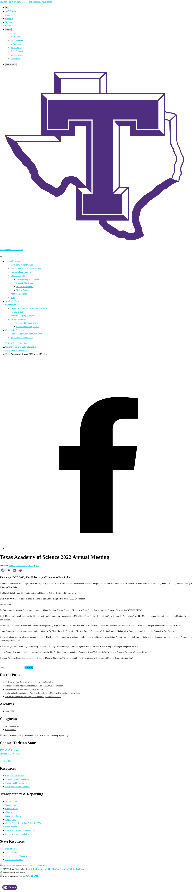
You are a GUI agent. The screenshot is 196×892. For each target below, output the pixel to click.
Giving (8, 26)
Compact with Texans (14, 776)
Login (8, 29)
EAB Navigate (17, 40)
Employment (10, 819)
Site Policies (34, 869)
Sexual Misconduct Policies (17, 834)
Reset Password (17, 51)
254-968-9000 (6, 761)
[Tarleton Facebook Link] (27, 876)
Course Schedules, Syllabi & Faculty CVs (23, 823)
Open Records (11, 827)
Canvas (14, 33)
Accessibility (45, 869)
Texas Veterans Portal (14, 859)
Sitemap (55, 869)
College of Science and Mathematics (37, 2)
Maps (7, 15)
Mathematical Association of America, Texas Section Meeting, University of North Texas (42, 693)
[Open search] (7, 7)
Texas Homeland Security (16, 856)
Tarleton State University (10, 2)
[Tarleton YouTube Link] (32, 876)
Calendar (9, 18)
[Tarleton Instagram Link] (35, 876)
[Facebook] (100, 548)
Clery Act (9, 812)
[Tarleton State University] (98, 244)
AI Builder (15, 37)
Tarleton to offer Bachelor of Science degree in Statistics (29, 682)
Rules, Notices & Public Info (17, 786)
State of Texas (11, 849)
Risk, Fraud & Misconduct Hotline (20, 830)
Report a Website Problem (72, 869)
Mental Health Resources (16, 783)
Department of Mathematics (11, 249)
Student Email (17, 55)
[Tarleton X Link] (29, 876)
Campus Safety (11, 808)
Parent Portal (16, 47)
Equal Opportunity (13, 816)
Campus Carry (11, 805)
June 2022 (9, 711)
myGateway (16, 44)
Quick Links (11, 64)
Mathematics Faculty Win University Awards (24, 689)
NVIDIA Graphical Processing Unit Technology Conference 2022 (33, 696)
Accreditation (11, 801)
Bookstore (9, 22)
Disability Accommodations (17, 779)
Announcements (12, 726)
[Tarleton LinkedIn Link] (37, 876)
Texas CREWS (11, 852)
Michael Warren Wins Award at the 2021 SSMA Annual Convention (34, 686)
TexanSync (15, 58)
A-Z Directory (11, 11)
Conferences (13, 664)
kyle (37, 565)
